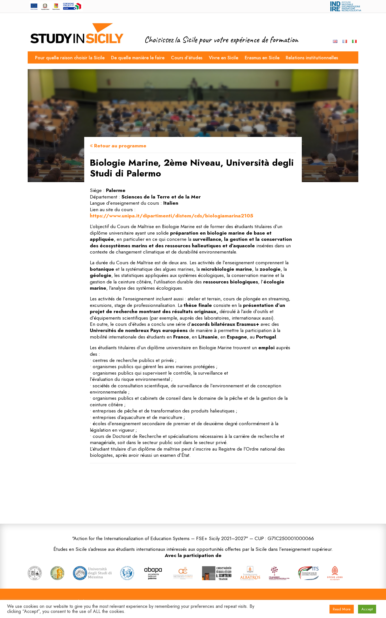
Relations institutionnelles (312, 57)
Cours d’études (186, 57)
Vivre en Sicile (223, 57)
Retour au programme (119, 145)
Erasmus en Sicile (262, 57)
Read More (341, 609)
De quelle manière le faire (137, 57)
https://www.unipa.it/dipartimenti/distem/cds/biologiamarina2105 (171, 215)
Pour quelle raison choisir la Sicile (70, 57)
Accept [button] (367, 609)
